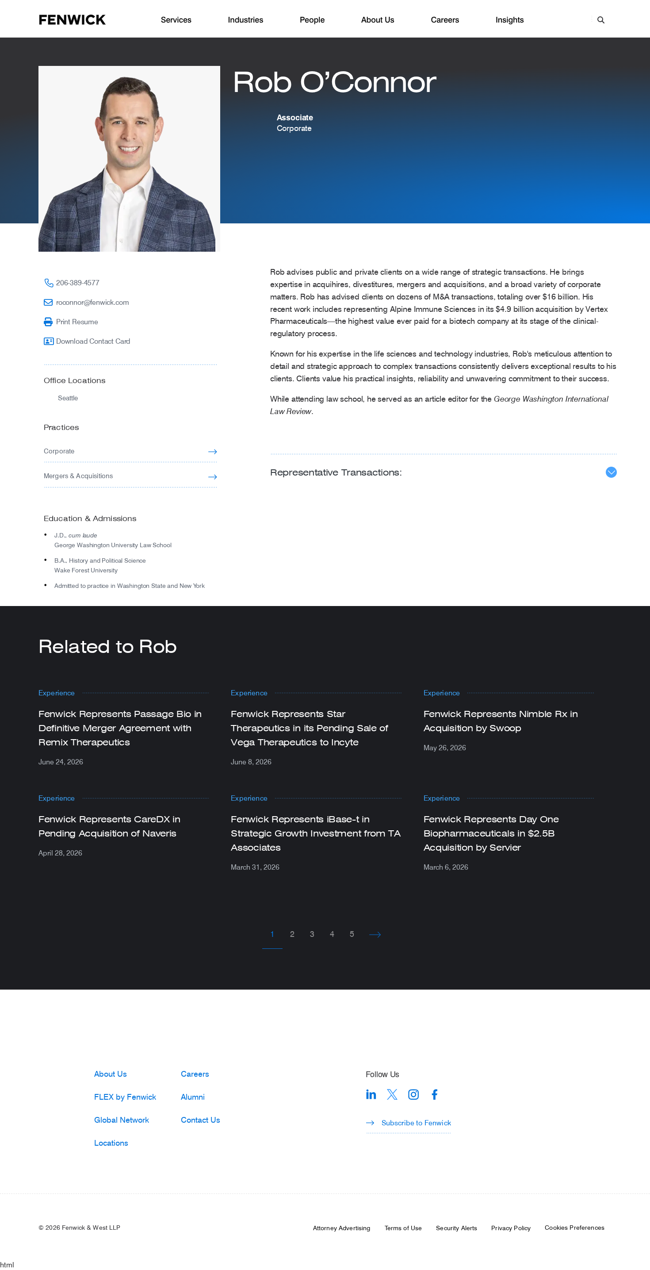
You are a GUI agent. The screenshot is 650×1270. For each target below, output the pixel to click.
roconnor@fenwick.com (92, 302)
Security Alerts (456, 1228)
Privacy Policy (511, 1228)
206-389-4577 (77, 282)
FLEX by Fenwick (125, 1096)
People (312, 20)
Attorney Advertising (342, 1228)
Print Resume (77, 321)
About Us (377, 20)
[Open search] (600, 19)
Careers (445, 20)
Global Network (121, 1119)
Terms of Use (403, 1228)
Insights (510, 20)
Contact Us (200, 1119)
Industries (246, 20)
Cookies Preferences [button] (574, 1228)
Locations (111, 1142)
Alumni (193, 1096)
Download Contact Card (93, 340)
